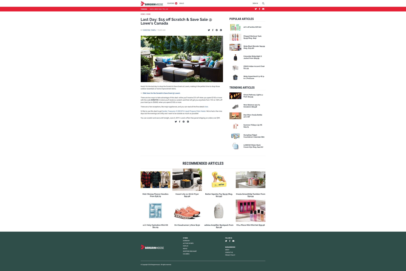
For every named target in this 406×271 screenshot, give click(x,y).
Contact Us (229, 252)
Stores (185, 238)
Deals (181, 3)
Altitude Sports (188, 243)
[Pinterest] (217, 30)
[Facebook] (212, 30)
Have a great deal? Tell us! (159, 9)
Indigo (185, 248)
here (206, 107)
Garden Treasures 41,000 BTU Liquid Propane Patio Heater (184, 111)
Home (143, 14)
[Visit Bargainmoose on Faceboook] (259, 9)
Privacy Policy (230, 255)
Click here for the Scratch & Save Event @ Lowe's (161, 93)
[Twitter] (209, 30)
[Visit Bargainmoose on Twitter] (256, 9)
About (227, 250)
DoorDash (186, 240)
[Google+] (221, 30)
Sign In (255, 3)
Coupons (170, 3)
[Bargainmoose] (152, 3)
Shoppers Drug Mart (190, 251)
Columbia (186, 254)
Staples (185, 246)
